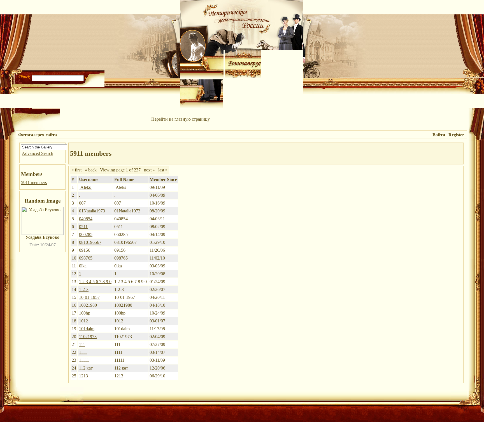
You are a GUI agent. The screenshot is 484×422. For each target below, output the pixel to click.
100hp (84, 313)
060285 (85, 234)
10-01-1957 (89, 297)
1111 (83, 352)
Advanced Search (37, 153)
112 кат (86, 368)
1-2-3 (84, 289)
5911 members (34, 182)
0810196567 (90, 242)
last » (162, 170)
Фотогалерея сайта (37, 134)
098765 (85, 258)
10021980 (88, 305)
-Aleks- (85, 187)
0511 (83, 226)
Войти (439, 134)
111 (82, 344)
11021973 (88, 336)
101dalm (86, 328)
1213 (83, 375)
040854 (85, 218)
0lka (83, 265)
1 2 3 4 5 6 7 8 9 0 (95, 281)
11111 (84, 360)
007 (82, 203)
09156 (84, 250)
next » (150, 170)
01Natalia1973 (92, 210)
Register (456, 134)
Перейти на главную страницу (180, 119)
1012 (83, 320)
